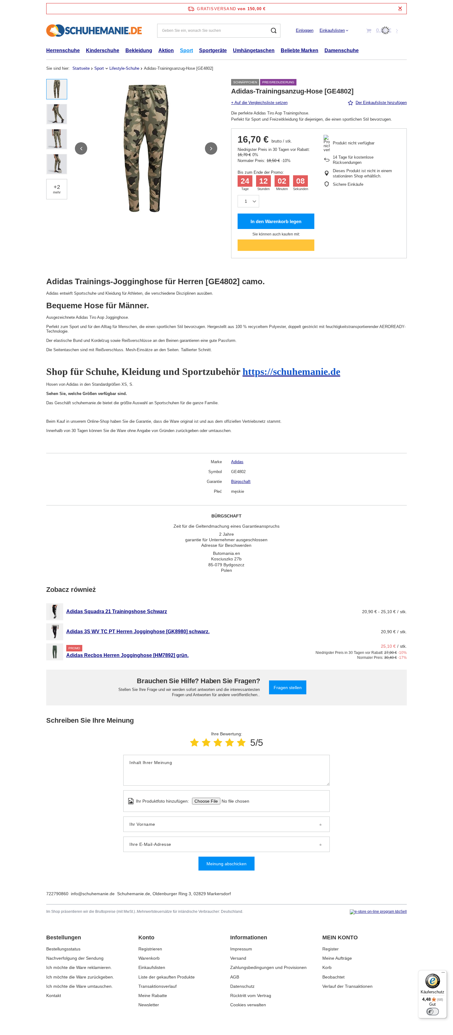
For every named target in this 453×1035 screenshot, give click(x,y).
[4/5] (229, 743)
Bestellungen (63, 937)
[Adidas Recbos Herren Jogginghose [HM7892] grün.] (54, 651)
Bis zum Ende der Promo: (261, 172)
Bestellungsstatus (63, 948)
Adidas (237, 461)
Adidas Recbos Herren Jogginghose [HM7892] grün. (127, 655)
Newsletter (148, 1004)
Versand (238, 958)
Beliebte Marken (299, 50)
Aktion (166, 50)
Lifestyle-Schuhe (124, 68)
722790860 (57, 893)
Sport (186, 50)
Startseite (81, 68)
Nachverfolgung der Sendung (75, 958)
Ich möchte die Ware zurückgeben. (80, 977)
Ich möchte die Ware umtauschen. (79, 986)
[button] (81, 148)
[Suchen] (273, 31)
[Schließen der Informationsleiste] (400, 8)
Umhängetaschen (254, 50)
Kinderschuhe (102, 50)
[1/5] (194, 743)
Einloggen (304, 30)
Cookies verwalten (248, 1004)
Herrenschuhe (63, 50)
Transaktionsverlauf (157, 986)
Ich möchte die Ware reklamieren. (79, 967)
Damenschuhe (341, 50)
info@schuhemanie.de (93, 893)
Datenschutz (242, 986)
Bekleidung (138, 50)
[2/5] (206, 743)
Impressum (241, 948)
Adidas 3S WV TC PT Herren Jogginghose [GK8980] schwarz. (138, 631)
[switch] (432, 1011)
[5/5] (241, 743)
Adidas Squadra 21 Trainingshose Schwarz (116, 611)
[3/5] (218, 743)
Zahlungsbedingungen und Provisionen (268, 967)
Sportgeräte (213, 50)
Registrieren (150, 948)
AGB (234, 977)
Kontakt (53, 995)
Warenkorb (149, 958)
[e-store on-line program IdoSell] (378, 911)
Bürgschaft (241, 481)
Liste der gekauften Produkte (166, 977)
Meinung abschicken (226, 863)
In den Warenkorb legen (276, 221)
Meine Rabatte (152, 995)
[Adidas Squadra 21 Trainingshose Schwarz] (54, 611)
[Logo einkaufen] (94, 30)
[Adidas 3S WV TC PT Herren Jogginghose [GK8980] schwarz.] (54, 631)
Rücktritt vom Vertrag (250, 995)
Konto (146, 937)
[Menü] (443, 974)
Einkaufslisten (332, 30)
